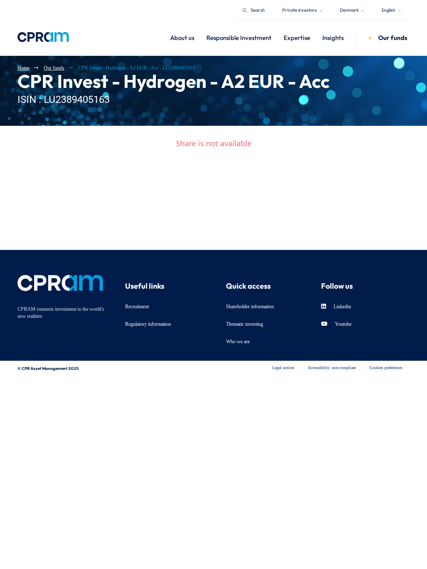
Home (24, 68)
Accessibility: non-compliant (332, 367)
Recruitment (137, 306)
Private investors (300, 9)
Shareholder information (250, 306)
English (389, 9)
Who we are (238, 341)
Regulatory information (148, 324)
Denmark (349, 9)
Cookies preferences (385, 367)
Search (258, 9)
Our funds (54, 68)
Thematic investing (244, 324)
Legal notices (283, 367)
